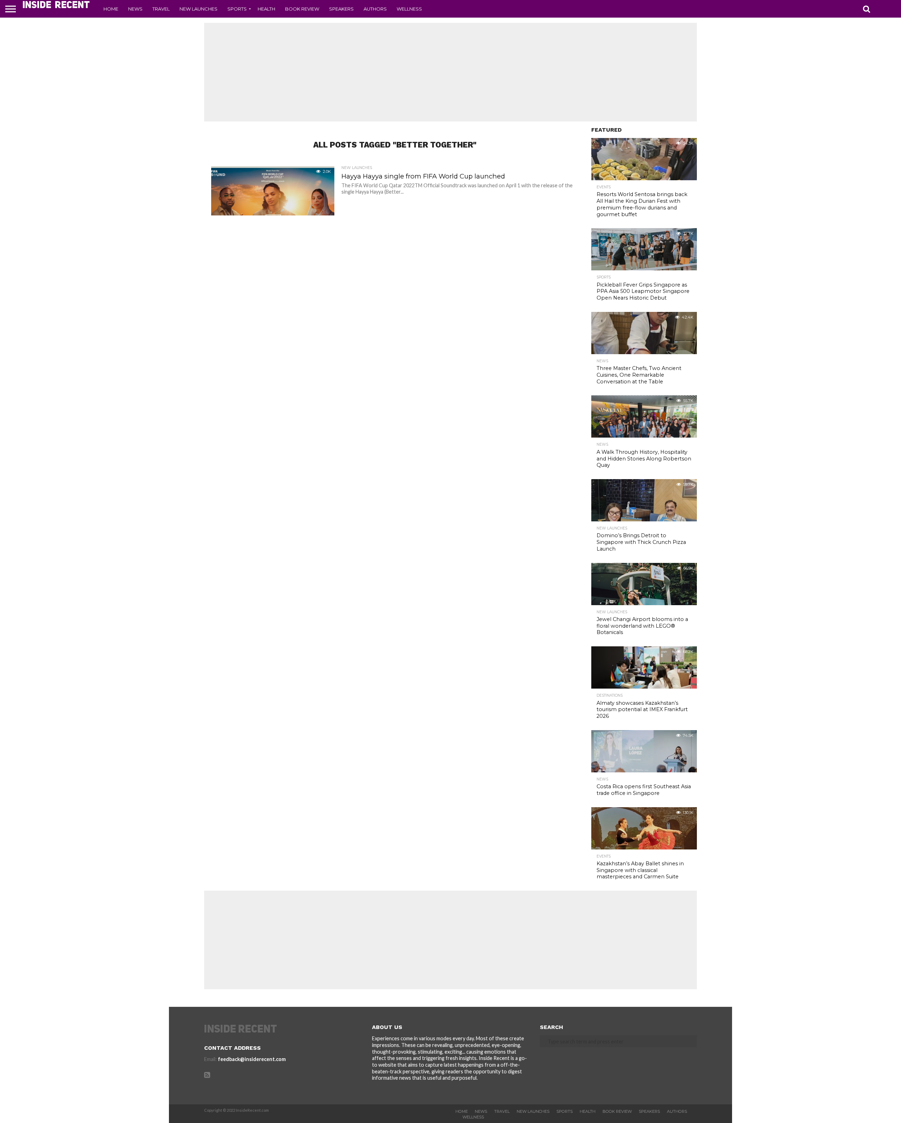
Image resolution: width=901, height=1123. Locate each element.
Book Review (302, 9)
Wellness (409, 9)
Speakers (341, 9)
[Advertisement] (450, 72)
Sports (237, 9)
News (135, 9)
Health (266, 9)
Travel (161, 9)
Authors (375, 9)
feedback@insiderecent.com (252, 1059)
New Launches (198, 9)
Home (110, 9)
